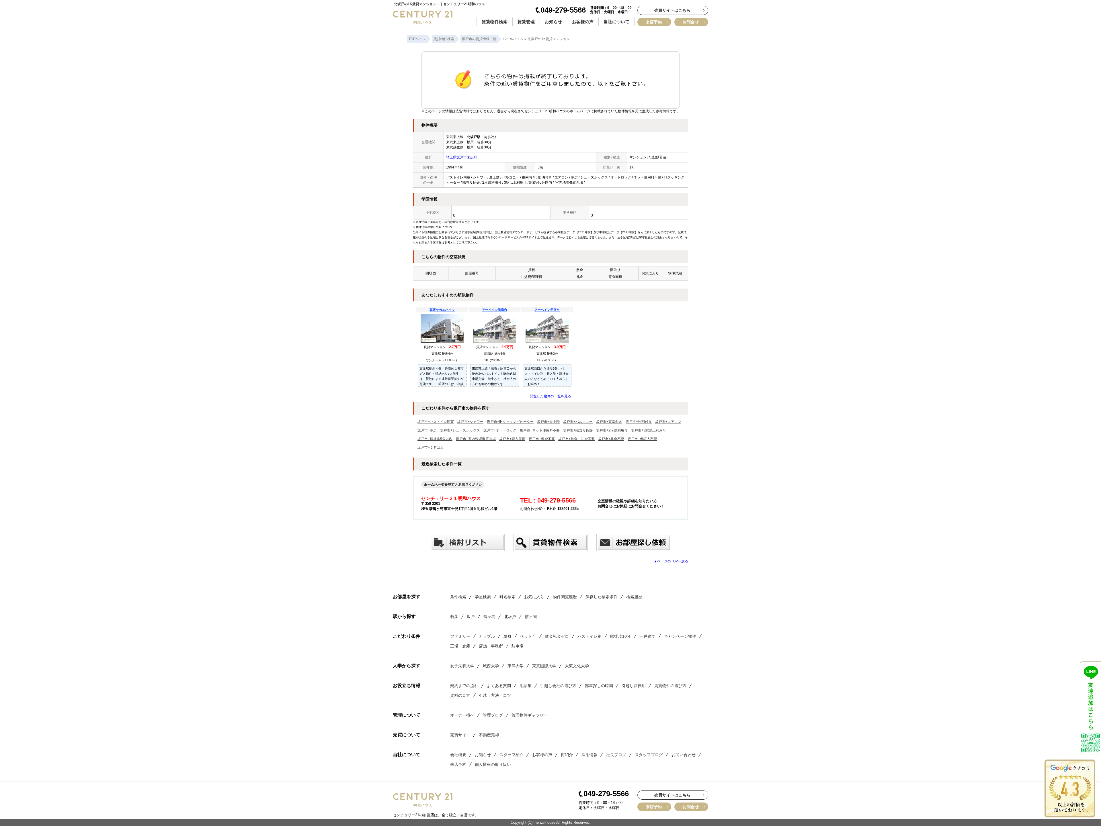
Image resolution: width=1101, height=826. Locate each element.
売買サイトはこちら (672, 10)
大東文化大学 (577, 666)
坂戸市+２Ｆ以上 (430, 448)
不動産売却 (489, 735)
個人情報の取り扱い (493, 764)
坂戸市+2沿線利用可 (612, 430)
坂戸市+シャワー (470, 422)
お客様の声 (583, 21)
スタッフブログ (649, 754)
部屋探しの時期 (599, 685)
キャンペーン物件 (680, 636)
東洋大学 (515, 666)
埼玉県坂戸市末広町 (461, 157)
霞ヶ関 (531, 616)
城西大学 (491, 666)
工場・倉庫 (460, 646)
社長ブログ (616, 754)
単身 (507, 636)
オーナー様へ (462, 715)
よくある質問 (499, 685)
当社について (616, 21)
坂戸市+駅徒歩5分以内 (434, 439)
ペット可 (528, 636)
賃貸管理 (526, 21)
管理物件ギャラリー (530, 715)
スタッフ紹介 (511, 754)
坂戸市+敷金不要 (542, 439)
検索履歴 (634, 597)
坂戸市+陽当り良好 (578, 430)
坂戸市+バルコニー (578, 422)
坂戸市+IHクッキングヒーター (510, 422)
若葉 (454, 616)
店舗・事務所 (491, 646)
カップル (487, 636)
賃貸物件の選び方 (670, 685)
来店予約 (654, 22)
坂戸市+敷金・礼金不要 (576, 439)
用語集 (526, 685)
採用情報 (589, 754)
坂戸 (471, 616)
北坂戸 (510, 616)
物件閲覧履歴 (565, 597)
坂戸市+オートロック (499, 430)
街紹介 (567, 754)
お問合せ (691, 22)
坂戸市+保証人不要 (642, 439)
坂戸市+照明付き (639, 422)
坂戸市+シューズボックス (460, 430)
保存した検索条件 (601, 597)
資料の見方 (460, 695)
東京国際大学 (544, 666)
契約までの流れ (464, 685)
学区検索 (483, 597)
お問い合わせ (683, 754)
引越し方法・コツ (495, 695)
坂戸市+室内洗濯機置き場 (476, 439)
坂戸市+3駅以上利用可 (648, 430)
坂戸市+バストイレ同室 (435, 422)
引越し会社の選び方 (558, 685)
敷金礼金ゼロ (557, 636)
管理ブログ (493, 715)
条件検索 (458, 597)
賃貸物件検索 (494, 21)
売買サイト (460, 735)
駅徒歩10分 (620, 636)
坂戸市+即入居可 (512, 439)
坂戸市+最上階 (548, 422)
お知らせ (553, 21)
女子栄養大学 (462, 666)
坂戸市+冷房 (427, 430)
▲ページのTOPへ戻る (671, 561)
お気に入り (534, 597)
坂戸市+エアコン (668, 422)
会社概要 (458, 754)
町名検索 (507, 597)
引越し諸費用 (634, 685)
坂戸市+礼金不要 (611, 439)
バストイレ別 (589, 636)
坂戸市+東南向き (609, 422)
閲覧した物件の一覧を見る (550, 396)
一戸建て (647, 636)
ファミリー (460, 636)
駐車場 (518, 646)
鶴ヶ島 (489, 616)
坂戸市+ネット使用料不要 (540, 430)
